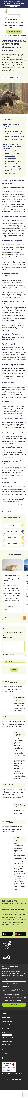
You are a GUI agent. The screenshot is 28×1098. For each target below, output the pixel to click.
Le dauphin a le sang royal (13, 134)
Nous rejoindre (6, 1025)
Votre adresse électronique (10, 980)
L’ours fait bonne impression (13, 129)
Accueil (3, 35)
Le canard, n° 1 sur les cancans (14, 131)
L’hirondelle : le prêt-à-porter (14, 164)
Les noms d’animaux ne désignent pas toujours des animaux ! (12, 146)
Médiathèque (8, 25)
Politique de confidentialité (17, 1083)
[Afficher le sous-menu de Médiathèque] (12, 25)
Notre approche (14, 27)
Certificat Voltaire (18, 22)
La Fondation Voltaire (8, 1038)
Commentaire (7, 640)
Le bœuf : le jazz (10, 156)
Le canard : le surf (10, 158)
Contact (4, 1014)
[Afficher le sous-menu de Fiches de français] (22, 25)
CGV (9, 1083)
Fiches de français (18, 25)
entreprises (14, 6)
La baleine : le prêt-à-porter (13, 153)
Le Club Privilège (7, 1021)
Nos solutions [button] (8, 22)
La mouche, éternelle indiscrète (14, 136)
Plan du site (5, 1029)
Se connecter (13, 19)
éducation (18, 3)
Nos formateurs (7, 1017)
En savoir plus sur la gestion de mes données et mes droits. (14, 999)
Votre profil (5, 986)
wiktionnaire (21, 876)
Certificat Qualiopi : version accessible (12, 1073)
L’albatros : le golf (10, 151)
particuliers (7, 3)
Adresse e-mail (7, 661)
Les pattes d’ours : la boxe (13, 166)
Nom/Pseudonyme (8, 654)
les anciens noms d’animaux (11, 501)
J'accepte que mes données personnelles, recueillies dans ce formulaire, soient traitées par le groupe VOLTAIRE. (15, 997)
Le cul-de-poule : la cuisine (13, 161)
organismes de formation (12, 5)
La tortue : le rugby (10, 173)
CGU (6, 1083)
